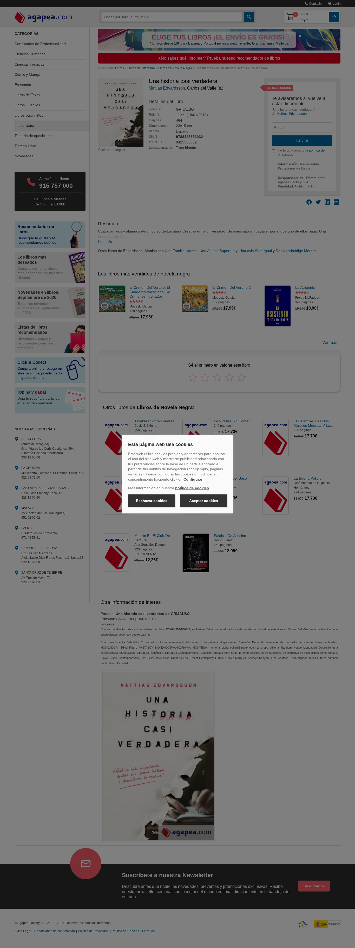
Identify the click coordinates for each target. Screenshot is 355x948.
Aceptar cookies (203, 501)
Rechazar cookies (151, 501)
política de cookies (192, 488)
